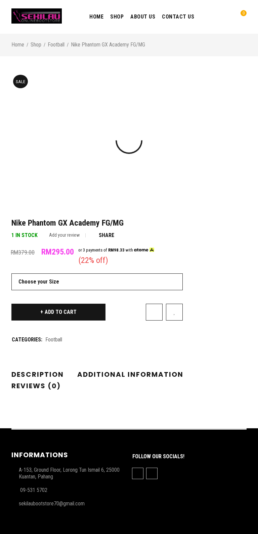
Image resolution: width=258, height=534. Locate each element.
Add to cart (61, 312)
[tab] (37, 374)
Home (17, 44)
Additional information (130, 374)
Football (56, 44)
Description (37, 374)
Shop (36, 44)
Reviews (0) (36, 385)
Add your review (64, 235)
